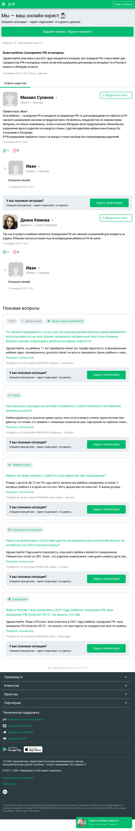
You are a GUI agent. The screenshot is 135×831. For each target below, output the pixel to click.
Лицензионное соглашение (18, 777)
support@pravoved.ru (20, 725)
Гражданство (20, 599)
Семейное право (21, 464)
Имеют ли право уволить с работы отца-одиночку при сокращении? (56, 475)
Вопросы (8, 43)
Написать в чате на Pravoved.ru (26, 719)
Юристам (11, 694)
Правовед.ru (13, 677)
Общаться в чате (116, 95)
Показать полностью (20, 357)
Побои (16, 395)
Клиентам (11, 685)
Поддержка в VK (17, 738)
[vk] (5, 792)
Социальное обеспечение (26, 529)
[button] (104, 822)
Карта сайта (10, 783)
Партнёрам (12, 703)
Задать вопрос (123, 4)
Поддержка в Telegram (21, 732)
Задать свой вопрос (109, 202)
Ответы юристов (15, 83)
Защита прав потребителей (67, 321)
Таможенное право (28, 43)
